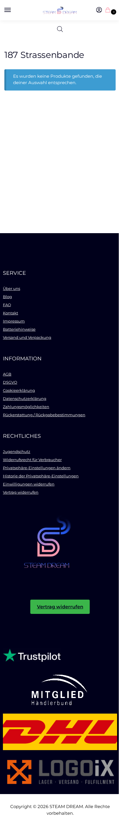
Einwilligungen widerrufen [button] (28, 484)
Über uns (11, 288)
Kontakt (10, 313)
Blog (7, 296)
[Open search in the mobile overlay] (60, 29)
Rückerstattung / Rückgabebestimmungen (44, 414)
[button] (109, 10)
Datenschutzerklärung (24, 398)
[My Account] (99, 10)
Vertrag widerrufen (20, 492)
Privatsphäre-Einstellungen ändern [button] (36, 467)
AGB (7, 374)
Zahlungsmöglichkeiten (26, 406)
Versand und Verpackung (27, 337)
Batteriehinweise (19, 329)
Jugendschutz (16, 451)
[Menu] (13, 10)
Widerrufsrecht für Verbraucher (32, 459)
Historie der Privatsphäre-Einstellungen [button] (41, 476)
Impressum (14, 321)
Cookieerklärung (19, 390)
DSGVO (10, 382)
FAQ (7, 304)
